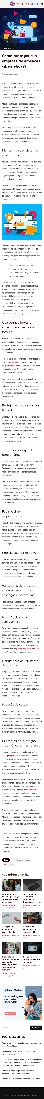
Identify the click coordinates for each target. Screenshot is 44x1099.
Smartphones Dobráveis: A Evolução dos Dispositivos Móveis (32, 885)
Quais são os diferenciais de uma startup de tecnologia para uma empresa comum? (11, 948)
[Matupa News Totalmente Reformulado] (24, 4)
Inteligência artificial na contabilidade (11, 918)
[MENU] (3, 4)
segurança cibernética (21, 860)
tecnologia (8, 864)
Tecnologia (9, 48)
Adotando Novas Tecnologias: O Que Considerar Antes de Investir (11, 885)
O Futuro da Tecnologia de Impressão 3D (32, 918)
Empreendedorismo (8, 905)
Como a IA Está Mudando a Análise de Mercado (21, 1079)
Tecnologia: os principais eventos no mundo (32, 948)
